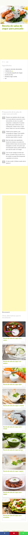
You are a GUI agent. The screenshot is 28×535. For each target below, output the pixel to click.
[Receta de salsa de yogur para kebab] (14, 425)
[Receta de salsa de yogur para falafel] (14, 490)
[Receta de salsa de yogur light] (14, 382)
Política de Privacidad (18, 531)
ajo (12, 71)
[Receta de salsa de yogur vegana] (14, 469)
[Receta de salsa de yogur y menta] (14, 403)
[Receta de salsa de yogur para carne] (14, 336)
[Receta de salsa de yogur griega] (14, 448)
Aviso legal (6, 531)
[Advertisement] (14, 45)
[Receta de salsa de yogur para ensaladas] (14, 513)
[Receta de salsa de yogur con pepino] (14, 359)
